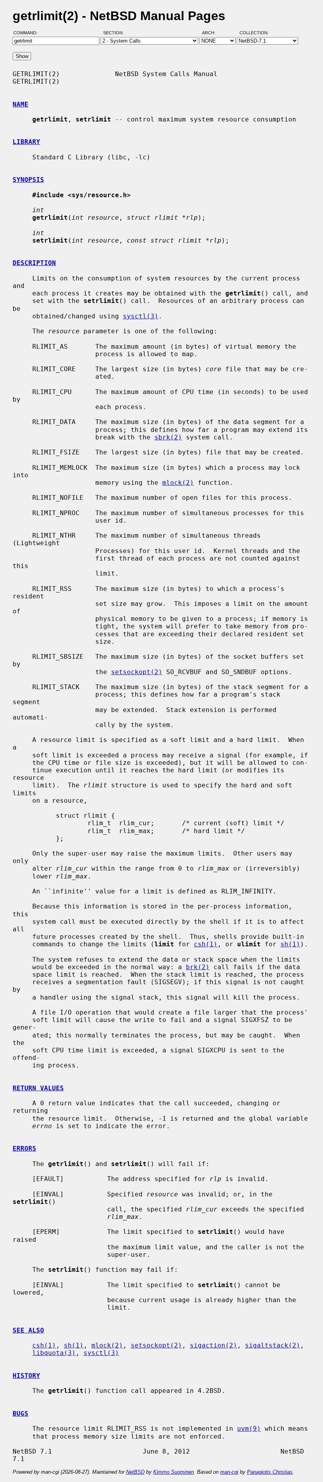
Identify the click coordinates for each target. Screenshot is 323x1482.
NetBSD (135, 1472)
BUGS (20, 1413)
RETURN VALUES (38, 1088)
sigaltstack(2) (272, 1345)
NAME (20, 104)
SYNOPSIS (28, 179)
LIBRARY (26, 142)
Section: (115, 32)
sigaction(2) (213, 1345)
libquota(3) (54, 1353)
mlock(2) (178, 482)
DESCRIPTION (34, 263)
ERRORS (24, 1148)
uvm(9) (249, 1428)
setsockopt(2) (136, 672)
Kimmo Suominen (173, 1472)
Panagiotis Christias (270, 1472)
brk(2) (198, 967)
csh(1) (205, 944)
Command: (27, 32)
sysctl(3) (140, 316)
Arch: (212, 32)
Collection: (254, 32)
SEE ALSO (28, 1330)
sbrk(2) (168, 437)
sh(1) (290, 944)
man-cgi (229, 1472)
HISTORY (26, 1375)
